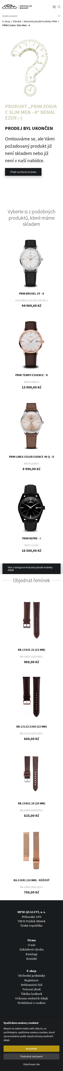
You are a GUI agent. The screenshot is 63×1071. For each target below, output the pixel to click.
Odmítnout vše (31, 1064)
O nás (31, 945)
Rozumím (31, 1048)
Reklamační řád (31, 985)
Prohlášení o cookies (31, 1003)
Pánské (17, 21)
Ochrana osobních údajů (31, 998)
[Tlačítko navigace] (54, 6)
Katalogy (31, 954)
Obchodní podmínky (31, 976)
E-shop (6, 21)
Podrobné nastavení (31, 1056)
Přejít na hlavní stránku (23, 171)
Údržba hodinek (31, 994)
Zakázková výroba (31, 949)
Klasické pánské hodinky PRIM (41, 21)
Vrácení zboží (31, 989)
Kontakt (31, 959)
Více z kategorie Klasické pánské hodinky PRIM (30, 569)
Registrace (31, 980)
